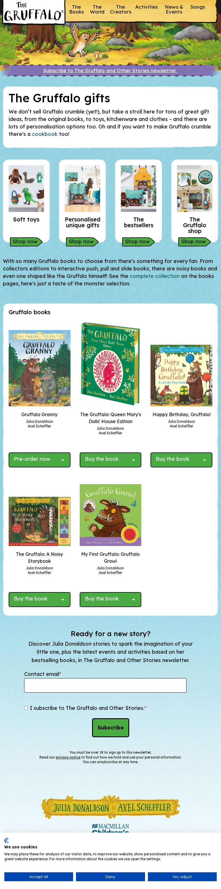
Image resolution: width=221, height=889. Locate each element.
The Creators (120, 9)
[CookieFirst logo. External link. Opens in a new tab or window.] (6, 840)
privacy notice (68, 757)
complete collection (155, 276)
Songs (197, 7)
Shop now (25, 241)
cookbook (45, 134)
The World (97, 9)
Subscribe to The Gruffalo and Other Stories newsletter (110, 70)
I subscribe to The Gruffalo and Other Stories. (88, 708)
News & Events (174, 9)
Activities (146, 7)
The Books (76, 9)
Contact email (42, 674)
